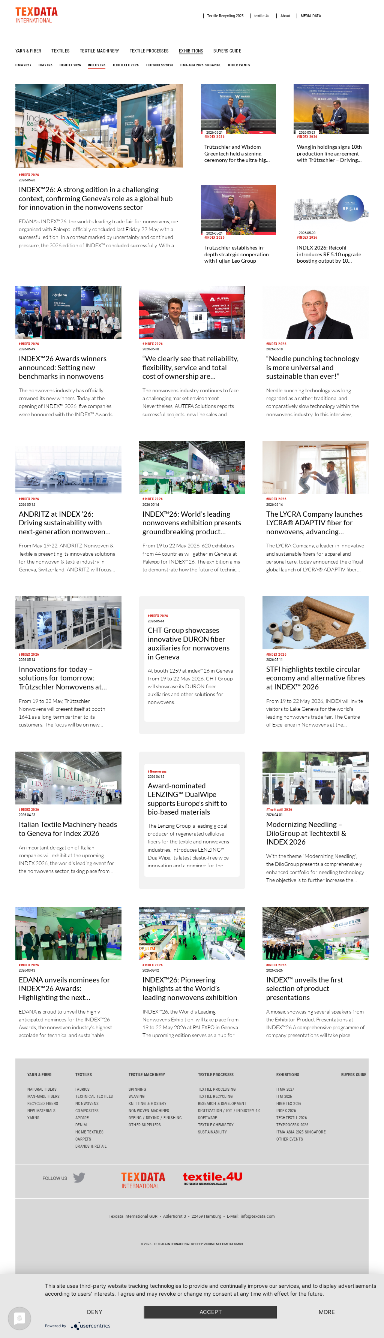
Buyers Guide (227, 51)
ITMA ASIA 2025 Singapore (200, 65)
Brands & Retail (90, 1146)
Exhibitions (191, 51)
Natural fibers (42, 1089)
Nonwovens (87, 1103)
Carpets (83, 1139)
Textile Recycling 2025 (225, 15)
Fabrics (82, 1089)
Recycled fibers (42, 1103)
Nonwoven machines (149, 1110)
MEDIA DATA (311, 15)
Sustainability (212, 1132)
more (327, 1312)
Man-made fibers (43, 1096)
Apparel (82, 1117)
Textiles (60, 51)
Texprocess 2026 (159, 65)
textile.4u (261, 15)
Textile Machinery (99, 51)
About (285, 15)
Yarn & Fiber (28, 51)
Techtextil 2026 (125, 65)
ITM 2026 (46, 65)
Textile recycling (215, 1096)
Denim (81, 1125)
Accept (211, 1312)
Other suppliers (145, 1125)
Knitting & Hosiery (147, 1103)
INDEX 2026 (96, 65)
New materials (41, 1110)
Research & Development (222, 1103)
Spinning (138, 1089)
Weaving (137, 1096)
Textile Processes (149, 51)
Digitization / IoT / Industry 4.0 (229, 1110)
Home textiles (89, 1132)
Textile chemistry (216, 1125)
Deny (94, 1312)
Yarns (33, 1117)
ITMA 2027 (23, 65)
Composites (87, 1110)
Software (207, 1117)
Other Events (239, 65)
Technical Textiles (94, 1096)
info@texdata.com (258, 1216)
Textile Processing (217, 1089)
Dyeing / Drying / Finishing (155, 1117)
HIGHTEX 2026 (70, 65)
